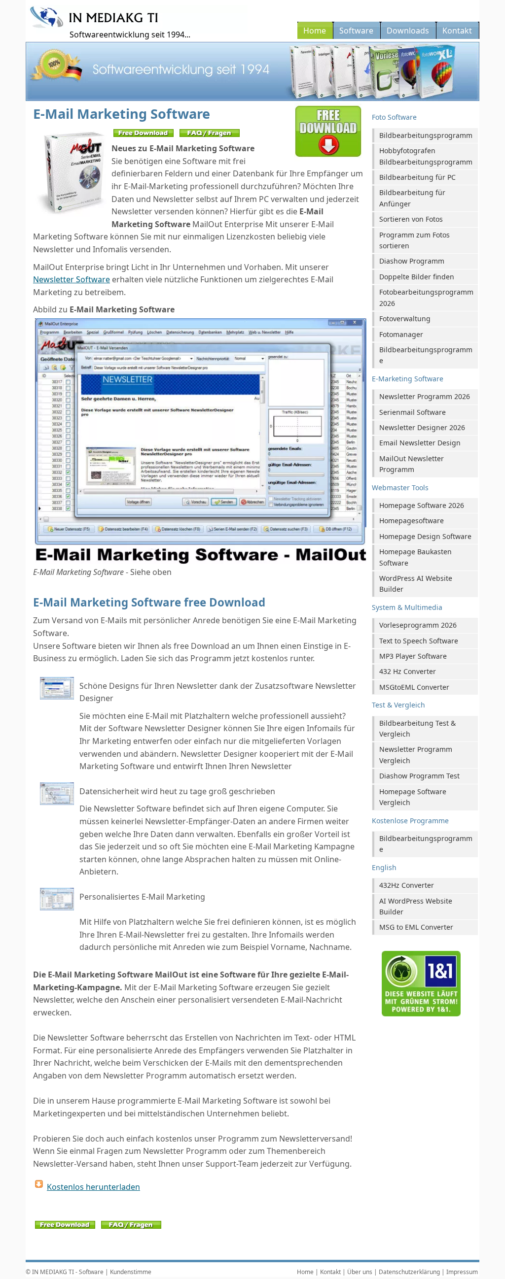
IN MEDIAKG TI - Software (68, 1272)
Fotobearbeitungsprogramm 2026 (426, 297)
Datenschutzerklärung (409, 1272)
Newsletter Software (71, 279)
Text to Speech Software (418, 640)
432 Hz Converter (407, 671)
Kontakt (330, 1272)
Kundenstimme (130, 1272)
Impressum (462, 1272)
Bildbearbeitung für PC (417, 177)
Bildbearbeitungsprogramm (425, 135)
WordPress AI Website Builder (415, 583)
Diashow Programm (411, 261)
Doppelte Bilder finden (416, 276)
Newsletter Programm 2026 (424, 396)
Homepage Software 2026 (421, 505)
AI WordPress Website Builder (415, 906)
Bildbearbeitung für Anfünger (412, 198)
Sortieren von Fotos (411, 219)
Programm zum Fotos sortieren (414, 240)
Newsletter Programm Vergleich (415, 754)
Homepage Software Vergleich (412, 797)
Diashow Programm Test (419, 775)
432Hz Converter (406, 885)
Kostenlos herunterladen (93, 1186)
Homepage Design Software (425, 536)
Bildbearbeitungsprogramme (425, 355)
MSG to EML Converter (416, 927)
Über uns (359, 1272)
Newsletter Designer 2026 (422, 427)
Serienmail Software (412, 412)
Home (305, 1272)
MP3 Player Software (413, 656)
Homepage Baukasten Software (415, 557)
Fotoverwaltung (405, 318)
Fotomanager (401, 334)
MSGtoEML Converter (414, 687)
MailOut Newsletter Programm (411, 464)
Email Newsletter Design (420, 442)
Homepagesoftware (411, 520)
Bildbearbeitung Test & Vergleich (417, 728)
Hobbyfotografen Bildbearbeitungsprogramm (425, 156)
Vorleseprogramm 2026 (418, 625)
